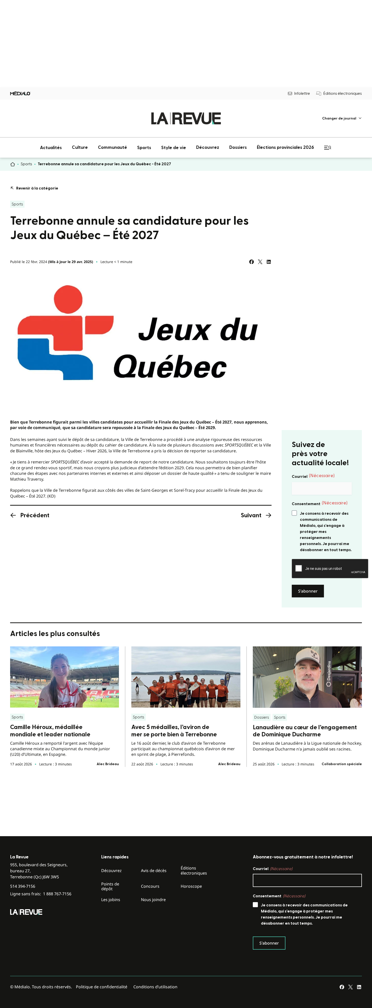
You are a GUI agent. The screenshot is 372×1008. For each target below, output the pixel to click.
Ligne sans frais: (40, 894)
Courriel (313, 476)
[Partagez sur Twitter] (260, 262)
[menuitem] (342, 118)
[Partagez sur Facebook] (251, 262)
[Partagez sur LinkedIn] (269, 262)
